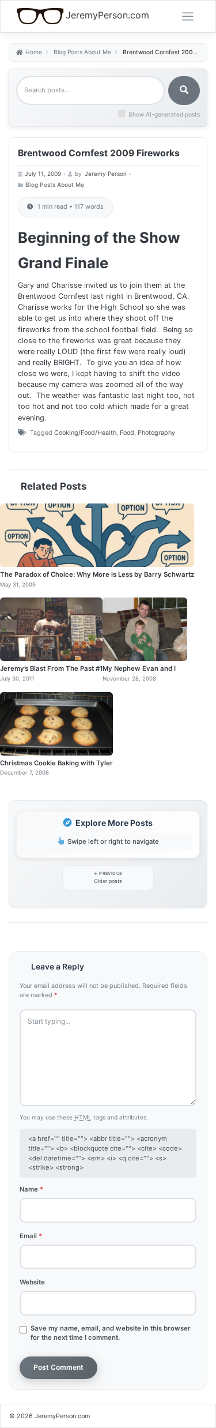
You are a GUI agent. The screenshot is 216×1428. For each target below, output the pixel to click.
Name (31, 1189)
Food (127, 433)
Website (32, 1282)
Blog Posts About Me (54, 184)
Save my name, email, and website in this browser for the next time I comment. (111, 1332)
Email (31, 1236)
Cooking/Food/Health (85, 433)
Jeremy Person (106, 173)
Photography (156, 433)
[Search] (184, 90)
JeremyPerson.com (107, 15)
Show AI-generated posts (164, 114)
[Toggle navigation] (188, 16)
